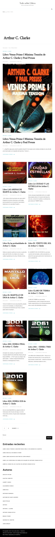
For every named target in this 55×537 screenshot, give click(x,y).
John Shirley (6, 524)
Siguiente (14, 428)
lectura (6, 61)
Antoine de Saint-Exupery (10, 497)
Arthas (5, 505)
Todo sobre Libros (27, 3)
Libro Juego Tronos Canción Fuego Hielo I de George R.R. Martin (22, 449)
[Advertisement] (27, 23)
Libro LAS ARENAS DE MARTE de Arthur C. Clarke (14, 190)
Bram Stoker (7, 516)
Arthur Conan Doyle (9, 512)
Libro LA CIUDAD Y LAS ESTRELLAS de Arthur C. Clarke (38, 186)
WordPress (17, 535)
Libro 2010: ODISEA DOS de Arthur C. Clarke (14, 402)
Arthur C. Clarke (7, 51)
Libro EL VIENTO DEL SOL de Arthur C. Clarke (39, 244)
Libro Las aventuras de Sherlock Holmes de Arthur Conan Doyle (22, 460)
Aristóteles (6, 501)
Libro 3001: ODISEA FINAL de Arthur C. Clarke (14, 345)
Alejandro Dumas (8, 486)
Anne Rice (5, 490)
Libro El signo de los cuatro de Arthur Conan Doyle (19, 464)
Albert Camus (7, 482)
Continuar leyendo (8, 154)
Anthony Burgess (8, 493)
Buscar (4, 435)
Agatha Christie (7, 478)
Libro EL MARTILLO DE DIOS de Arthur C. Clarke (13, 296)
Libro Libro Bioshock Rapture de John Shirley (16, 456)
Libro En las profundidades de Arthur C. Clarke (15, 244)
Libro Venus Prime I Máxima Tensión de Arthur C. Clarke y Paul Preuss (24, 56)
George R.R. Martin (8, 520)
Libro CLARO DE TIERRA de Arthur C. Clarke (39, 292)
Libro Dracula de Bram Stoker (12, 453)
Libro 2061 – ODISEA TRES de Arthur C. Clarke (39, 348)
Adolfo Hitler (7, 475)
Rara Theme (5, 535)
